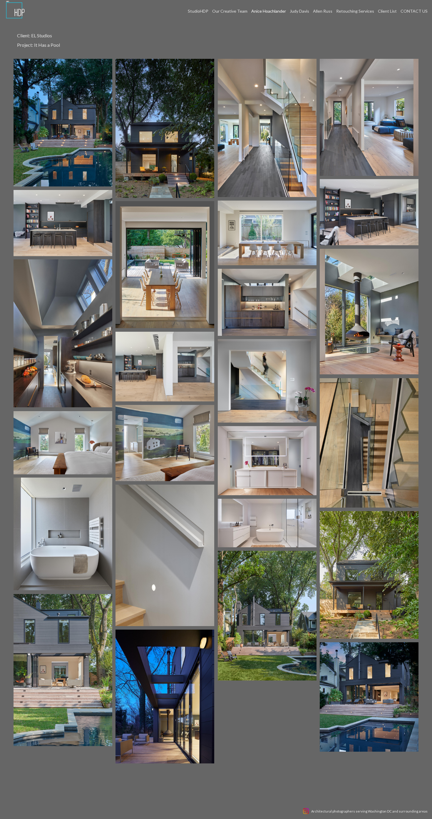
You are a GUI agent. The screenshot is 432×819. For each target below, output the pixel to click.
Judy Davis (299, 11)
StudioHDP (198, 11)
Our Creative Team (229, 11)
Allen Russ (322, 11)
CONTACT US (414, 11)
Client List (387, 11)
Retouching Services (355, 11)
